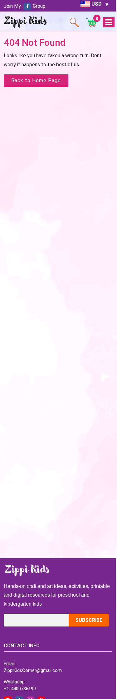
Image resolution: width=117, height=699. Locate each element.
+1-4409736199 (20, 689)
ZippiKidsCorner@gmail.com (33, 670)
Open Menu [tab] (108, 22)
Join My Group (25, 6)
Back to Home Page (36, 80)
